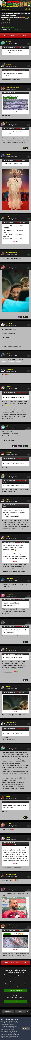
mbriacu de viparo (11, 252)
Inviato (11, 43)
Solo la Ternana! (17, 29)
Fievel (7, 536)
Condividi (8, 1011)
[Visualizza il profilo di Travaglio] (3, 43)
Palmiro (8, 499)
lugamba (8, 747)
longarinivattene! (8, 27)
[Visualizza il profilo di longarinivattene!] (3, 875)
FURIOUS (9, 452)
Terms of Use (7, 1023)
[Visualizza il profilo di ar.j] (3, 649)
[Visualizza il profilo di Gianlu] (3, 124)
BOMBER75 (9, 796)
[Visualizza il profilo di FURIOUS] (3, 453)
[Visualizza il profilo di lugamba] (3, 748)
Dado (7, 475)
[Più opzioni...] (28, 44)
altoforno (8, 686)
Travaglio (8, 41)
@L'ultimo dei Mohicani (10, 98)
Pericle (8, 837)
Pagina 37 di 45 (15, 35)
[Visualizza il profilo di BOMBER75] (3, 797)
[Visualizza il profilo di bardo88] (3, 825)
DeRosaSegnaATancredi (9, 844)
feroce (17, 92)
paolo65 (18, 222)
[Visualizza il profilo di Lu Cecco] (3, 324)
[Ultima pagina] (29, 35)
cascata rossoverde (12, 925)
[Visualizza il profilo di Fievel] (3, 537)
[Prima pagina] (2, 35)
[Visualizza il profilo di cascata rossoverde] (3, 926)
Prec (5, 35)
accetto (26, 1028)
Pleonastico (9, 594)
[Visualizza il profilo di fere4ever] (3, 218)
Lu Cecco (9, 323)
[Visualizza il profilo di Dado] (3, 476)
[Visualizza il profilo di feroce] (3, 622)
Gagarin (18, 47)
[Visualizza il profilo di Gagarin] (3, 387)
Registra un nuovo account (15, 990)
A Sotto (8, 426)
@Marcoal (7, 934)
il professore (9, 369)
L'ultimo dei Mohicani (12, 87)
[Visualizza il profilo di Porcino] (3, 155)
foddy (17, 930)
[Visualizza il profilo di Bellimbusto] (3, 579)
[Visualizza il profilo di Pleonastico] (3, 595)
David (7, 266)
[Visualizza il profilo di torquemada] (3, 889)
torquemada (9, 888)
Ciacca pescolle (11, 722)
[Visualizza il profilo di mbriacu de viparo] (3, 253)
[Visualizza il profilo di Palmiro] (3, 500)
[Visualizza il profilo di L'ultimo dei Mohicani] (3, 88)
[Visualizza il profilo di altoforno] (3, 687)
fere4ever (8, 217)
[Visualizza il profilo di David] (3, 267)
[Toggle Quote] (3, 47)
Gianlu (8, 123)
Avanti (25, 35)
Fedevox (18, 599)
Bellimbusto (9, 578)
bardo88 (8, 824)
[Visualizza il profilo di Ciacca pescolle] (3, 723)
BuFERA (18, 160)
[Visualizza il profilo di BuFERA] (3, 65)
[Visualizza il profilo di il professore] (3, 370)
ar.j (6, 648)
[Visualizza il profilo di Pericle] (3, 838)
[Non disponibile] (15, 106)
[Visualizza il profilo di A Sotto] (3, 427)
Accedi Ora (15, 1001)
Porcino (8, 154)
